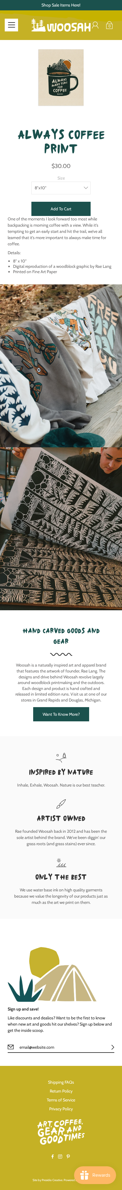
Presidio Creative (52, 1180)
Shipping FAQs (61, 1082)
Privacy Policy (61, 1108)
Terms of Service (61, 1100)
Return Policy (61, 1091)
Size (61, 178)
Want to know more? (61, 714)
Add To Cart (61, 209)
